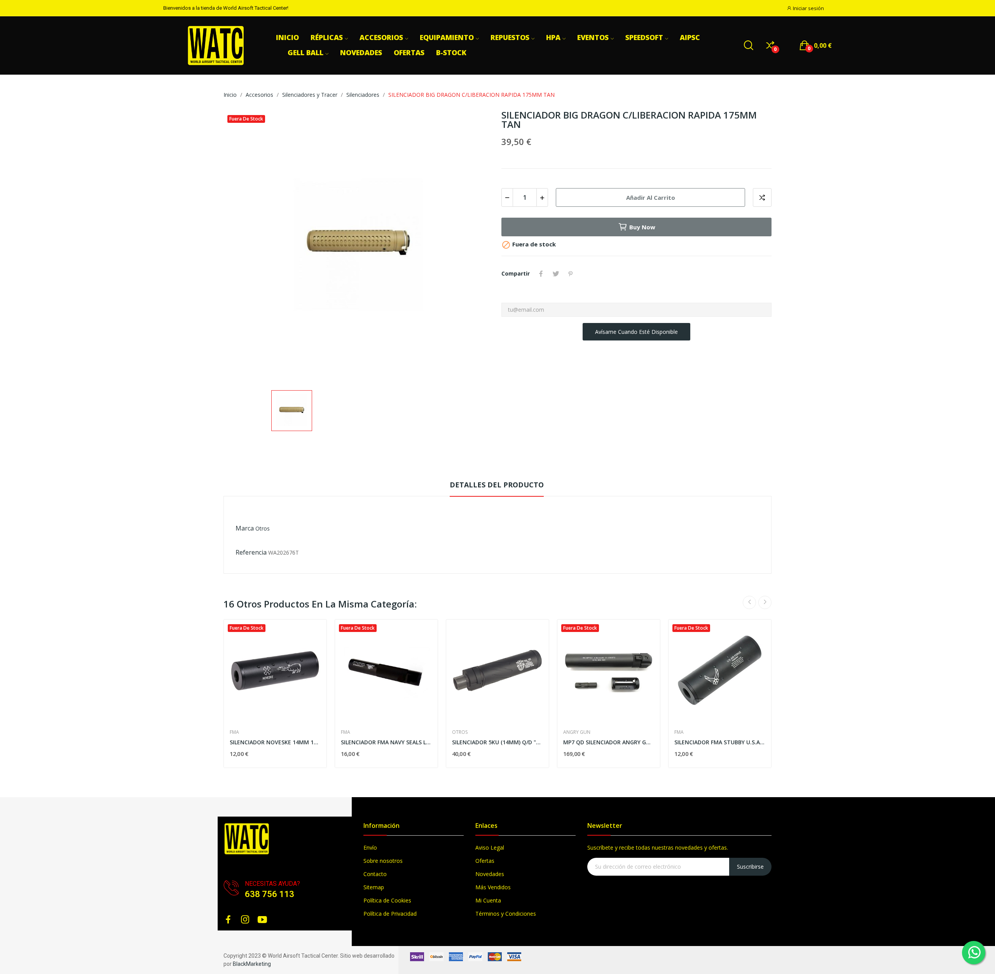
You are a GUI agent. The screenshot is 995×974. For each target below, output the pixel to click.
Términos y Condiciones (505, 913)
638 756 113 (269, 894)
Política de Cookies (387, 900)
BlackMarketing (252, 964)
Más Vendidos (493, 887)
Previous (749, 602)
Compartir (541, 273)
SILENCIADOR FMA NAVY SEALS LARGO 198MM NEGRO (386, 742)
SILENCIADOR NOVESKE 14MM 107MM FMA (275, 742)
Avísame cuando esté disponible (636, 331)
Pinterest (570, 273)
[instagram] (245, 920)
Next (765, 602)
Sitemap (373, 887)
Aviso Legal (489, 847)
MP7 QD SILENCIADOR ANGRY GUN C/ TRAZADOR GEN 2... (608, 742)
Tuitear (555, 273)
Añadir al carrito (650, 197)
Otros (262, 528)
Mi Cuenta (488, 900)
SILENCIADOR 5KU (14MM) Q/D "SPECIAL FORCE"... (497, 742)
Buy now (642, 227)
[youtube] (262, 920)
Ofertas (484, 860)
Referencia (251, 552)
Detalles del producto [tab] (497, 484)
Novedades (489, 874)
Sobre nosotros (383, 860)
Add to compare (762, 197)
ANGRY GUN (576, 732)
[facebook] (228, 920)
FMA (234, 732)
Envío (370, 847)
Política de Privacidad (390, 913)
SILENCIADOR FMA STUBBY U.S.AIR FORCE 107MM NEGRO (719, 742)
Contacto (375, 874)
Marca (245, 528)
